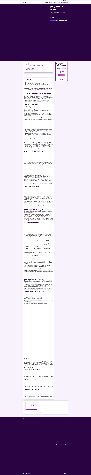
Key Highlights (27, 63)
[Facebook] (63, 0)
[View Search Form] (67, 0)
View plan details (61, 79)
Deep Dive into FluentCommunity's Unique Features (32, 66)
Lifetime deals (53, 412)
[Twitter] (64, 0)
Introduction (27, 64)
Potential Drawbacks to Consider (30, 67)
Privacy (61, 444)
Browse (54, 444)
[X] (65, 473)
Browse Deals (50, 2)
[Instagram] (65, 0)
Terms (63, 444)
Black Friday (46, 2)
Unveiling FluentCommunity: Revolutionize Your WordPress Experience (34, 65)
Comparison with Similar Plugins (30, 68)
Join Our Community (64, 2)
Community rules (57, 444)
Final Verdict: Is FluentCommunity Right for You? (32, 69)
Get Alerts (54, 2)
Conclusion (27, 70)
